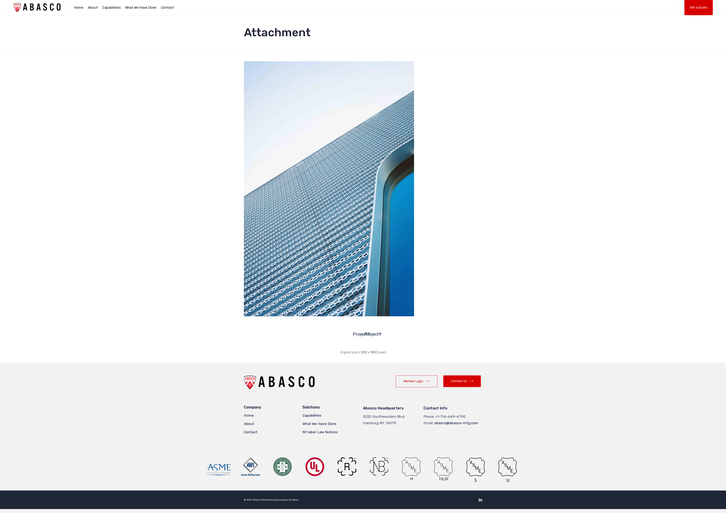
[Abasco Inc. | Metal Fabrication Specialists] (37, 7)
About (93, 7)
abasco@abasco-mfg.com (456, 423)
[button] (698, 7)
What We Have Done (140, 7)
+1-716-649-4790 (450, 416)
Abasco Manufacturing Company (270, 499)
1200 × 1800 (369, 352)
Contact (167, 7)
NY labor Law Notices (320, 432)
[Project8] (329, 315)
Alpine (295, 499)
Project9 (368, 334)
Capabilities (111, 7)
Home (78, 7)
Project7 (357, 334)
